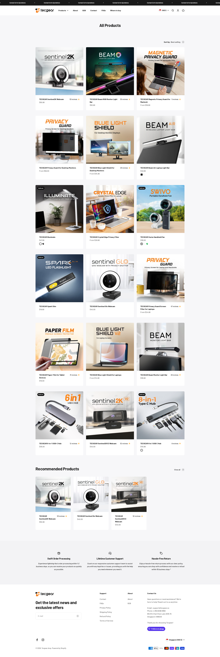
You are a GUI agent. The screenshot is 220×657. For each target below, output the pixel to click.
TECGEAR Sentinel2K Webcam (51, 99)
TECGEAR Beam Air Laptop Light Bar (155, 168)
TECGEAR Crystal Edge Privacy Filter (104, 237)
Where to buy (115, 10)
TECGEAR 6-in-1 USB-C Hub (50, 443)
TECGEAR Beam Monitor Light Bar (153, 375)
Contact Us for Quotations (17, 3)
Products (62, 10)
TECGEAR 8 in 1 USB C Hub (150, 443)
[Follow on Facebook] (37, 639)
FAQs (104, 10)
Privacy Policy (105, 608)
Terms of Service (106, 621)
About (75, 10)
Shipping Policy (106, 612)
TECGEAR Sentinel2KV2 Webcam (103, 443)
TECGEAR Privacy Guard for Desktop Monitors (57, 168)
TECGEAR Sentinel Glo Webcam (102, 306)
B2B (84, 10)
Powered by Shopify (59, 648)
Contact (93, 10)
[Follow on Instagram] (42, 639)
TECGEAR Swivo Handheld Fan (152, 237)
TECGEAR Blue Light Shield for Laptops (105, 375)
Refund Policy (105, 616)
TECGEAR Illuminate (47, 237)
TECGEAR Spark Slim (47, 306)
